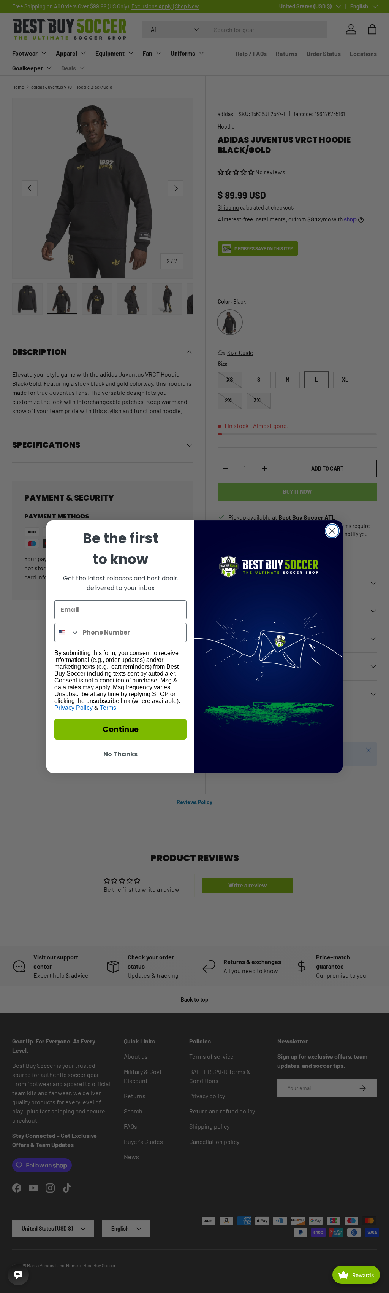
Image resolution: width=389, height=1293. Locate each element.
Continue (121, 729)
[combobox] (67, 632)
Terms (108, 708)
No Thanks (120, 754)
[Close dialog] (332, 531)
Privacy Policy (73, 708)
